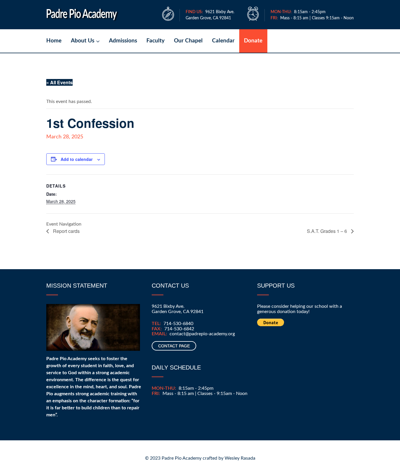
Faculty (155, 41)
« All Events (59, 82)
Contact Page (174, 345)
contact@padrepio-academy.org (202, 333)
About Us (82, 41)
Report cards (66, 231)
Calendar (223, 41)
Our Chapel (188, 41)
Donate (253, 41)
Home (53, 41)
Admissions (123, 41)
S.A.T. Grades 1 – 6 (327, 231)
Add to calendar (77, 159)
